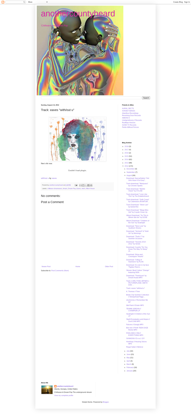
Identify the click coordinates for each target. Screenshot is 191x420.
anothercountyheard (78, 13)
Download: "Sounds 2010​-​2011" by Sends (136, 243)
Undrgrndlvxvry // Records (132, 120)
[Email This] (80, 185)
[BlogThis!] (83, 185)
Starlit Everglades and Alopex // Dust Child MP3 (138, 320)
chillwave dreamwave (54, 188)
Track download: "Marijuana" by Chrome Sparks (137, 185)
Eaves (78, 188)
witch (83, 188)
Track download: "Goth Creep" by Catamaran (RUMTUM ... (137, 201)
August (129, 175)
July (128, 351)
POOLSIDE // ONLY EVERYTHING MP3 (134, 334)
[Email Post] (76, 185)
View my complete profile (63, 395)
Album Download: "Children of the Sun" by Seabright (137, 222)
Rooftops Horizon (128, 123)
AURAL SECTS (128, 108)
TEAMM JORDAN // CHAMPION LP (133, 310)
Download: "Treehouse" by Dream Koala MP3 (136, 277)
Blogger (106, 402)
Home (78, 267)
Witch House (90, 188)
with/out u (45, 178)
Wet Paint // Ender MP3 (135, 305)
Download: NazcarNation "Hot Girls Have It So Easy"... (137, 179)
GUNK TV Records (129, 125)
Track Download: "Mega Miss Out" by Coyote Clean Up (137, 211)
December (131, 169)
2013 (127, 163)
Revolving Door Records (131, 115)
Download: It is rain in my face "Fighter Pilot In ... (137, 266)
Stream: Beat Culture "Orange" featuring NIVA (137, 271)
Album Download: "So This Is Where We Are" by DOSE (137, 216)
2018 (127, 146)
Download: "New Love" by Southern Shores (136, 227)
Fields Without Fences (130, 127)
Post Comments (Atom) (60, 271)
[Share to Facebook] (88, 185)
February (130, 367)
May (128, 358)
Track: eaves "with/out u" (135, 288)
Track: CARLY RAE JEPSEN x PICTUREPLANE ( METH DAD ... (137, 283)
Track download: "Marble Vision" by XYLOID (135, 190)
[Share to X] (85, 185)
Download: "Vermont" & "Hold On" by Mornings (137, 232)
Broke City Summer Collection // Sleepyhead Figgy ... (137, 296)
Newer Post (46, 267)
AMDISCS (126, 118)
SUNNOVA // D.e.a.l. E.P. (135, 338)
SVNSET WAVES (128, 111)
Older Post (109, 267)
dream (65, 188)
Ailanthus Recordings (130, 113)
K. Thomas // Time (133, 291)
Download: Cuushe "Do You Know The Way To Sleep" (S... (137, 249)
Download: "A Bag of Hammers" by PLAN (134, 261)
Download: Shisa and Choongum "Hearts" (134, 255)
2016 (127, 153)
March (129, 364)
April (128, 361)
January (130, 371)
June (129, 354)
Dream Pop (72, 188)
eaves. (54, 178)
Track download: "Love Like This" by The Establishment (137, 195)
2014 (127, 159)
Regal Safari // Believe (134, 347)
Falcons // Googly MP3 (134, 325)
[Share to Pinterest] (91, 185)
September (131, 172)
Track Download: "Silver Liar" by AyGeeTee (137, 206)
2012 (127, 166)
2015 (127, 156)
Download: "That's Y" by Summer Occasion (135, 237)
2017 (127, 150)
